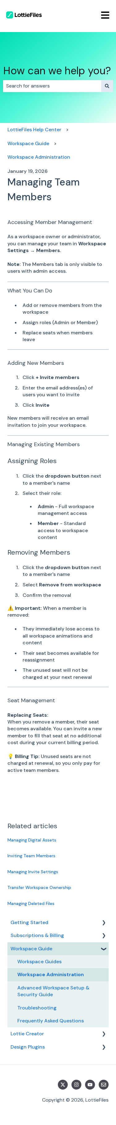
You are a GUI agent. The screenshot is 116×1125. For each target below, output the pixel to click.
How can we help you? (57, 71)
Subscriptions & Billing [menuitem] (37, 935)
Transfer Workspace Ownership (39, 887)
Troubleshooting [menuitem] (37, 1008)
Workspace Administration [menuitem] (50, 974)
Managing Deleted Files (30, 903)
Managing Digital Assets (31, 840)
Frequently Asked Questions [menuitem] (50, 1020)
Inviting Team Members (31, 855)
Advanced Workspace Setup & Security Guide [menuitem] (53, 991)
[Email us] (104, 1085)
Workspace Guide (28, 143)
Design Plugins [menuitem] (28, 1047)
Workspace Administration (38, 157)
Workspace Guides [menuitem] (39, 961)
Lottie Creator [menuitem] (27, 1033)
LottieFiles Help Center (34, 129)
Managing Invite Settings (32, 871)
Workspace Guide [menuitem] (31, 948)
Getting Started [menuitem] (29, 922)
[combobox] (52, 86)
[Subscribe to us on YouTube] (90, 1085)
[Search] (107, 86)
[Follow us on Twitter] (63, 1085)
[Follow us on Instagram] (76, 1085)
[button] (104, 923)
